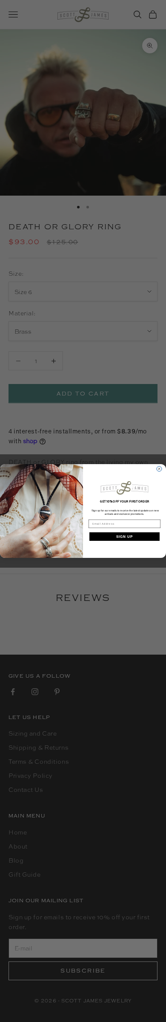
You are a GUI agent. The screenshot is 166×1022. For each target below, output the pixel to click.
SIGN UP (124, 537)
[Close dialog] (159, 468)
